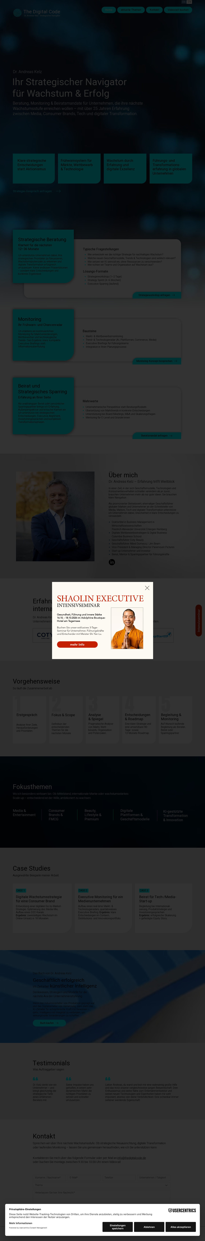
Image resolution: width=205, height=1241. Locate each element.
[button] (147, 588)
